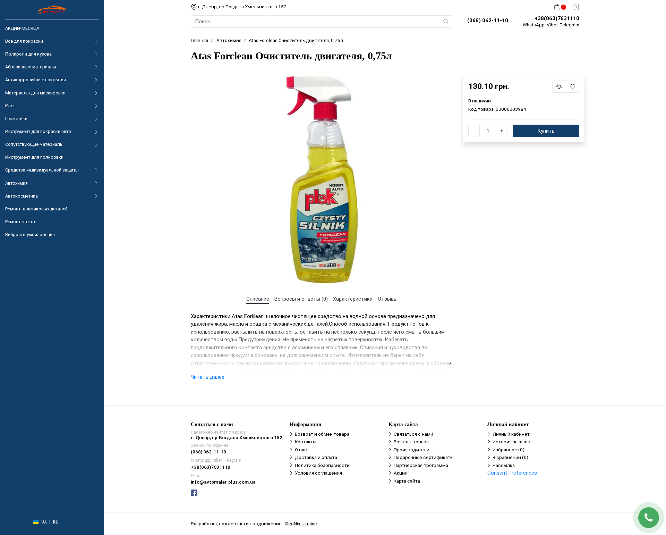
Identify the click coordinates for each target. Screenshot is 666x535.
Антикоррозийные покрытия (35, 79)
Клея (10, 105)
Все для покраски (24, 41)
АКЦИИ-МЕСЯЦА (22, 28)
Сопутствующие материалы (34, 144)
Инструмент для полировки (34, 157)
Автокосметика (21, 196)
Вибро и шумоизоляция (30, 234)
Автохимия (16, 183)
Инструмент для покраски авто (38, 131)
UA (44, 522)
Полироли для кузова (28, 54)
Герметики (16, 118)
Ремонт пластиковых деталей (36, 208)
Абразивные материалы (30, 66)
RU (56, 522)
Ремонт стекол (20, 221)
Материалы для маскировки (35, 92)
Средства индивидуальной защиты (42, 170)
